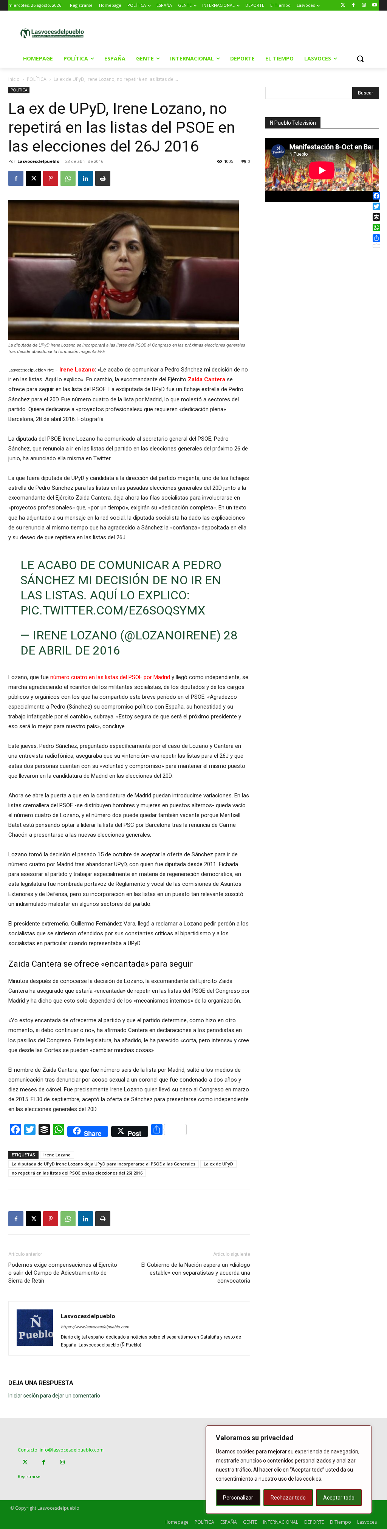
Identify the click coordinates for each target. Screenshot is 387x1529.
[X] (33, 178)
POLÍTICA (36, 79)
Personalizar (238, 1498)
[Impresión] (102, 178)
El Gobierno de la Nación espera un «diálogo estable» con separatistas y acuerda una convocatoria (195, 1272)
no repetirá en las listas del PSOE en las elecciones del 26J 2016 (77, 1173)
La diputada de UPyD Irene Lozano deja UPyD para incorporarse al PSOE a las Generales (103, 1164)
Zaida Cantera (206, 379)
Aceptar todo (338, 1498)
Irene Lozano (77, 369)
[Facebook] (353, 5)
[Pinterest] (50, 178)
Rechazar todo (288, 1498)
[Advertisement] (192, 32)
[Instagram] (363, 5)
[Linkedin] (85, 178)
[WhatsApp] (68, 178)
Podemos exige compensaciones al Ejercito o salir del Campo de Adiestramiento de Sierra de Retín (62, 1272)
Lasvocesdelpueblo (38, 161)
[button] (360, 59)
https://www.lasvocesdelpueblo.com (95, 1327)
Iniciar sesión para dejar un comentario (54, 1396)
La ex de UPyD (218, 1164)
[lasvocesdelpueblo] (54, 33)
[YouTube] (374, 5)
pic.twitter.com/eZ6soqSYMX (112, 610)
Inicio (14, 79)
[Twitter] (343, 5)
